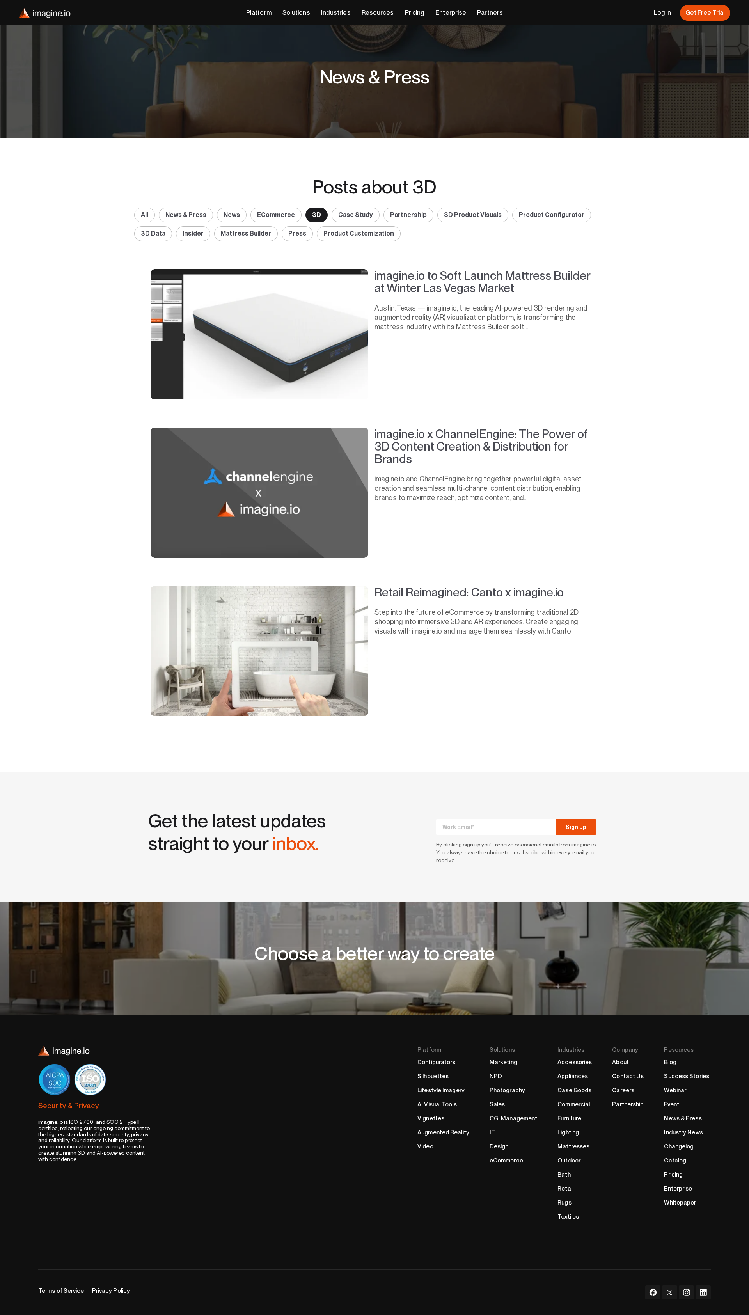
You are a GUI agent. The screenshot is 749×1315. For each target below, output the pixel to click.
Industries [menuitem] (570, 1049)
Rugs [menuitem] (564, 1202)
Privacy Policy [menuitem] (111, 1290)
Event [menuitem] (671, 1104)
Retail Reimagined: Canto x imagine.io (469, 592)
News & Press (185, 214)
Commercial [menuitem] (573, 1104)
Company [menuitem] (625, 1049)
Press (297, 233)
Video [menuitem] (425, 1146)
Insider (193, 233)
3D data (153, 233)
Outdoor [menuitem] (568, 1160)
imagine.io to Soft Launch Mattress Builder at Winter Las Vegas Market (482, 281)
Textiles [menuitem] (568, 1216)
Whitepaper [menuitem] (680, 1202)
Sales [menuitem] (497, 1104)
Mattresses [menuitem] (573, 1146)
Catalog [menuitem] (675, 1160)
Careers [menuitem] (623, 1090)
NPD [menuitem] (496, 1076)
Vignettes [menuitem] (430, 1118)
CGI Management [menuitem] (513, 1118)
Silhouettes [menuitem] (433, 1076)
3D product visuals (473, 214)
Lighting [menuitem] (568, 1132)
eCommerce (276, 214)
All (144, 214)
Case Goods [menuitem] (574, 1090)
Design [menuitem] (499, 1146)
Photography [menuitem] (507, 1090)
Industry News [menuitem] (683, 1132)
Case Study (355, 214)
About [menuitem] (620, 1062)
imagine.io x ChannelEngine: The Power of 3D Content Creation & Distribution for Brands (481, 446)
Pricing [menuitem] (673, 1174)
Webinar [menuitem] (675, 1090)
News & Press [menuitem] (682, 1118)
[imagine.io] (45, 13)
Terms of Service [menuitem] (61, 1290)
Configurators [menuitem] (436, 1062)
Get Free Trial (705, 12)
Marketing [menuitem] (503, 1062)
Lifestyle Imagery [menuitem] (441, 1090)
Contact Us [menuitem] (628, 1076)
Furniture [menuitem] (569, 1118)
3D (316, 214)
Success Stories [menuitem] (686, 1076)
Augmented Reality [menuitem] (443, 1132)
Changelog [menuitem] (679, 1146)
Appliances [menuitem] (572, 1076)
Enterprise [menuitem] (678, 1188)
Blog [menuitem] (670, 1062)
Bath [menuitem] (563, 1174)
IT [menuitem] (492, 1132)
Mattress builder (246, 233)
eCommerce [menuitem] (506, 1160)
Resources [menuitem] (679, 1049)
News (232, 214)
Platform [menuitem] (429, 1049)
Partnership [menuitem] (628, 1104)
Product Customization (358, 233)
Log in (662, 12)
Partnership (408, 214)
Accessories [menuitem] (574, 1062)
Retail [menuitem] (565, 1188)
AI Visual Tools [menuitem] (437, 1104)
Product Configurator (551, 214)
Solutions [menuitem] (502, 1049)
